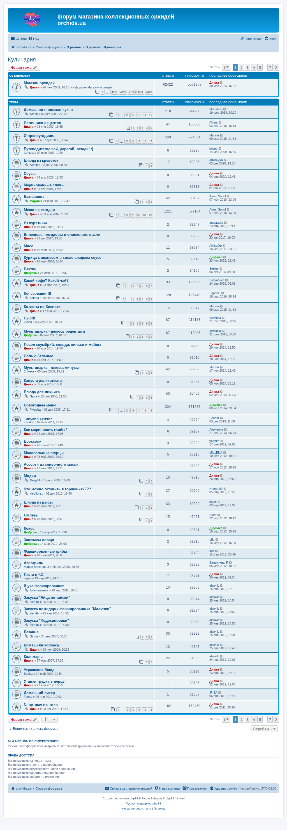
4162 (149, 92)
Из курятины (35, 223)
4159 (123, 92)
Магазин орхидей (39, 83)
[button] (226, 67)
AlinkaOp (215, 245)
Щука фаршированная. (45, 586)
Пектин (30, 269)
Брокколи (32, 441)
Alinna (213, 122)
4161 (140, 92)
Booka (28, 673)
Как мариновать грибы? (46, 430)
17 (150, 141)
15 (150, 115)
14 (144, 115)
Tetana (34, 297)
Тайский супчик (38, 418)
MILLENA (215, 452)
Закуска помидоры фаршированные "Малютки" (67, 609)
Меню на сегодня (39, 210)
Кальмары (33, 657)
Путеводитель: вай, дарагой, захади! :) (58, 149)
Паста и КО (33, 574)
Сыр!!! (29, 318)
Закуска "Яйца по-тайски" (47, 597)
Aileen (34, 114)
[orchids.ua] (33, 18)
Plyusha (35, 409)
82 (150, 215)
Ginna (28, 322)
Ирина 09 (216, 488)
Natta (33, 396)
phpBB (134, 798)
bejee (213, 502)
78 (127, 215)
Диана (34, 87)
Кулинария (22, 59)
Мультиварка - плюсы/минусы (51, 367)
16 (144, 141)
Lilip (211, 539)
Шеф (212, 514)
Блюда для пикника (42, 392)
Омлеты (31, 515)
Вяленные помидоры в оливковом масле (62, 234)
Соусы (30, 174)
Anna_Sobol (217, 196)
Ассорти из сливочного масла (51, 464)
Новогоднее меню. (40, 405)
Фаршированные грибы (45, 551)
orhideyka (216, 160)
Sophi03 (214, 293)
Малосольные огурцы (44, 453)
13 (138, 115)
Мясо (28, 246)
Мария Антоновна (36, 566)
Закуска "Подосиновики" (46, 620)
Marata (214, 135)
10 (132, 710)
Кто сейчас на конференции (33, 740)
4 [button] (254, 67)
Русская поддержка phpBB (143, 803)
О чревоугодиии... (40, 136)
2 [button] (241, 67)
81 (144, 215)
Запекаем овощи (39, 540)
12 (132, 115)
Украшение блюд (39, 670)
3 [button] (248, 67)
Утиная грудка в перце (44, 681)
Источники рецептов (42, 123)
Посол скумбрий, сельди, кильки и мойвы (62, 344)
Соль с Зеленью (38, 356)
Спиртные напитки (41, 704)
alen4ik (214, 585)
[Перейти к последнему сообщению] (221, 82)
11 (127, 115)
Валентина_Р (218, 562)
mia (211, 551)
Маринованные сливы (44, 185)
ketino (213, 148)
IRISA (213, 692)
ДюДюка (215, 257)
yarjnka (214, 441)
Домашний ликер (39, 693)
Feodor (29, 422)
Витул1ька (216, 280)
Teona (28, 696)
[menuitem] (33, 38)
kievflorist (36, 493)
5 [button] (260, 67)
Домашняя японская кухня (48, 110)
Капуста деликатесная (44, 380)
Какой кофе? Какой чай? (46, 280)
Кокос (29, 528)
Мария (35, 201)
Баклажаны (34, 197)
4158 (114, 92)
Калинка (215, 317)
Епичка (29, 371)
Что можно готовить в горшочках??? (57, 489)
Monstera (215, 109)
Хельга (29, 152)
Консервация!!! (37, 293)
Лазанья (31, 632)
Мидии (30, 476)
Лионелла (216, 429)
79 (132, 215)
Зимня (214, 268)
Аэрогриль (33, 563)
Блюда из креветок (41, 160)
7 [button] (270, 67)
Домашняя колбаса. (42, 645)
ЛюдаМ (35, 480)
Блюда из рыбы (38, 502)
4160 (132, 92)
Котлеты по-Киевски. (43, 307)
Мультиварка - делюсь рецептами (54, 331)
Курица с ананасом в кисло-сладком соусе (62, 257)
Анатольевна (39, 590)
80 (138, 215)
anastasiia (216, 222)
